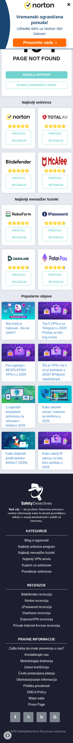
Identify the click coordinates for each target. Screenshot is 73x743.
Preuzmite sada (38, 42)
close (66, 5)
